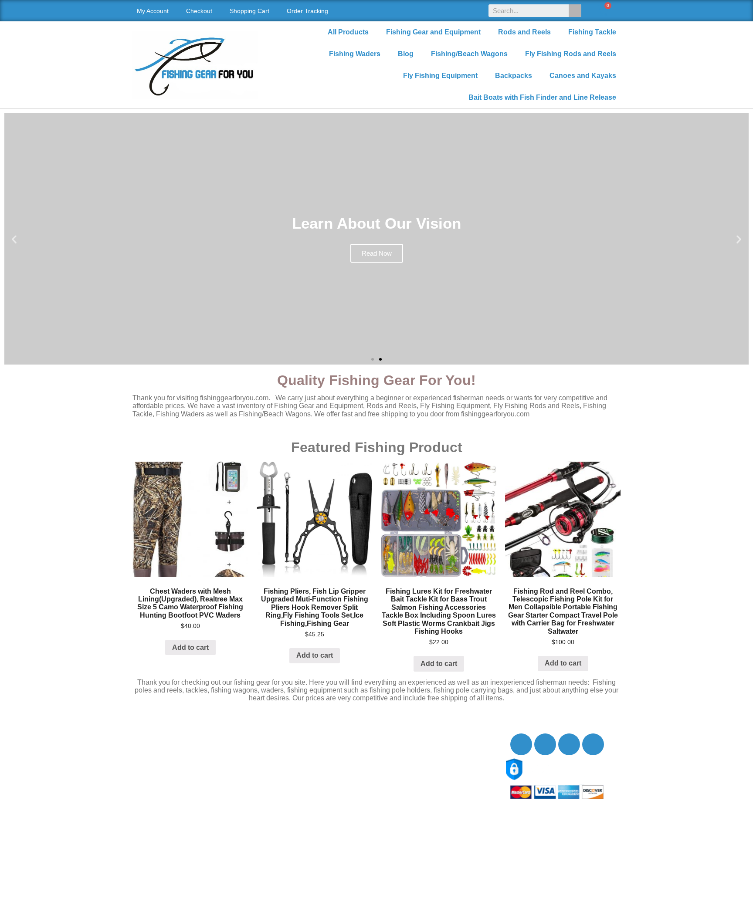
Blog (406, 53)
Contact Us (158, 754)
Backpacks (513, 75)
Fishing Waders (354, 53)
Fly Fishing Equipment (440, 75)
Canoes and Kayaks (582, 75)
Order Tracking (307, 10)
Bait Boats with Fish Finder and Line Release (542, 97)
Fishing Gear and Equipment (433, 32)
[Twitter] (545, 744)
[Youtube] (569, 744)
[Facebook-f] (521, 744)
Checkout (199, 10)
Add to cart (190, 647)
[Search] (575, 10)
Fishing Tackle (592, 32)
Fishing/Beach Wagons (469, 53)
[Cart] (603, 10)
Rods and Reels (524, 32)
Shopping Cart (249, 10)
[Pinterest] (593, 744)
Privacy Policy (163, 792)
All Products (348, 32)
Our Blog (155, 763)
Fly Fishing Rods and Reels (570, 53)
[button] (372, 359)
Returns (153, 783)
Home (150, 735)
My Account (153, 10)
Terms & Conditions (171, 802)
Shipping (155, 773)
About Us (155, 744)
